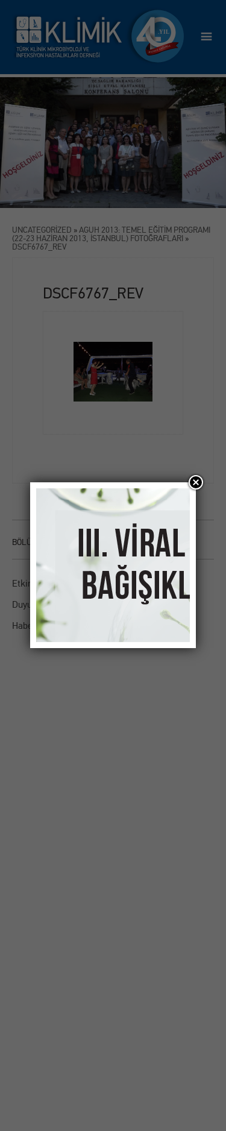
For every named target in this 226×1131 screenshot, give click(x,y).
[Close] (195, 482)
